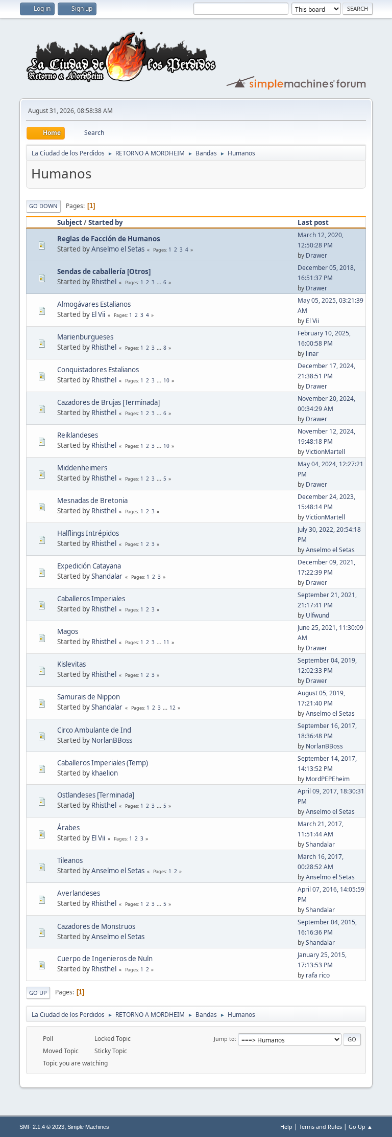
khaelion (104, 773)
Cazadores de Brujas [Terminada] (108, 402)
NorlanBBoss (111, 740)
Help (286, 1126)
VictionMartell (325, 451)
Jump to (224, 1038)
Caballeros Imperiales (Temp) (102, 762)
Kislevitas (71, 664)
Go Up (38, 992)
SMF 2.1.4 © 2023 (41, 1127)
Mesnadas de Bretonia (92, 500)
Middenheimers (82, 467)
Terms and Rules (320, 1126)
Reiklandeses (77, 435)
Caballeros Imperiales (91, 598)
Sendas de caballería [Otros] (104, 271)
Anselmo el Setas (117, 249)
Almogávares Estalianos (94, 304)
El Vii (98, 314)
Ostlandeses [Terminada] (95, 795)
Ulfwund (317, 615)
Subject (69, 222)
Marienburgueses (85, 337)
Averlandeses (78, 893)
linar (312, 353)
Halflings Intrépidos (88, 533)
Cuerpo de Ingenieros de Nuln (105, 958)
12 (172, 707)
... (160, 282)
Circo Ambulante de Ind (94, 730)
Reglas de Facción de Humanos (108, 238)
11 (166, 642)
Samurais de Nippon (88, 696)
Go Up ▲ (361, 1126)
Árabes (68, 827)
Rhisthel (103, 281)
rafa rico (318, 975)
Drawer (316, 255)
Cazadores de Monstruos (96, 926)
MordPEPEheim (328, 779)
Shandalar (106, 576)
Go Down (43, 206)
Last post (313, 222)
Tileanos (70, 860)
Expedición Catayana (89, 566)
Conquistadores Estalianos (98, 369)
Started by (105, 222)
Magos (67, 631)
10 (166, 380)
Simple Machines (88, 1127)
